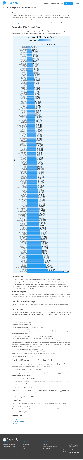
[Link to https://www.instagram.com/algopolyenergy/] (75, 453)
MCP (16, 423)
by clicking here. (65, 281)
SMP (16, 425)
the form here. (19, 23)
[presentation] (47, 304)
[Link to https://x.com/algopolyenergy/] (72, 453)
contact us (24, 298)
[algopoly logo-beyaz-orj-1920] (10, 439)
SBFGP (16, 418)
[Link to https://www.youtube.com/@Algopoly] (78, 453)
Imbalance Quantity (19, 421)
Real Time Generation (20, 420)
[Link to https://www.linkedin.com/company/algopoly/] (70, 453)
